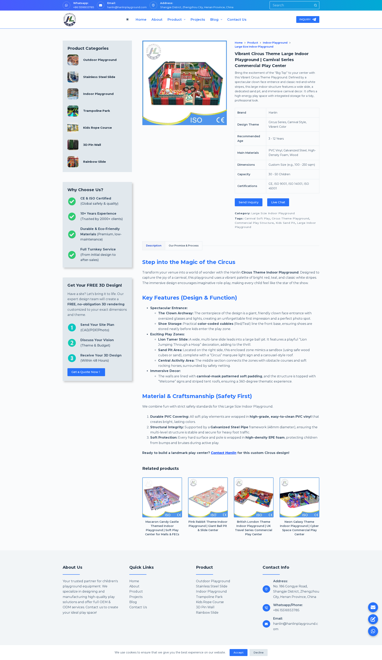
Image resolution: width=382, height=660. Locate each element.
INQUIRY (305, 19)
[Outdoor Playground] (72, 60)
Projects (197, 19)
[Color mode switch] (127, 19)
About (156, 19)
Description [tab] (153, 245)
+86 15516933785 (83, 7)
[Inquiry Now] (373, 619)
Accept (239, 652)
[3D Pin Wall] (72, 144)
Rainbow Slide (94, 162)
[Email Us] (373, 607)
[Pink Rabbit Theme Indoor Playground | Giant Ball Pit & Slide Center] (208, 497)
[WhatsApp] (373, 631)
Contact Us (237, 19)
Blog (214, 19)
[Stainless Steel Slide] (72, 76)
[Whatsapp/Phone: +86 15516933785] (266, 608)
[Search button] (315, 5)
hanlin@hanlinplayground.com (127, 7)
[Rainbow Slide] (72, 161)
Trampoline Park (96, 111)
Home (140, 19)
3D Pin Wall (92, 145)
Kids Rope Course (97, 127)
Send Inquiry (248, 202)
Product (174, 19)
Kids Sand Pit (285, 222)
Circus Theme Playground (290, 218)
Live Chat (278, 202)
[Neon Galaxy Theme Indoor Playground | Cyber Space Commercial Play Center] (299, 497)
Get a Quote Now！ (86, 372)
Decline (258, 652)
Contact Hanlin (223, 453)
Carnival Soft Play (257, 218)
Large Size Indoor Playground (273, 213)
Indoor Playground (98, 94)
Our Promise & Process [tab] (184, 245)
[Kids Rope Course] (72, 127)
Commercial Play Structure (254, 222)
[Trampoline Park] (72, 110)
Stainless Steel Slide (99, 77)
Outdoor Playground (100, 60)
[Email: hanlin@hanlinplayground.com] (266, 624)
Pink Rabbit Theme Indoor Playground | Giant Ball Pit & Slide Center (207, 526)
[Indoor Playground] (72, 93)
